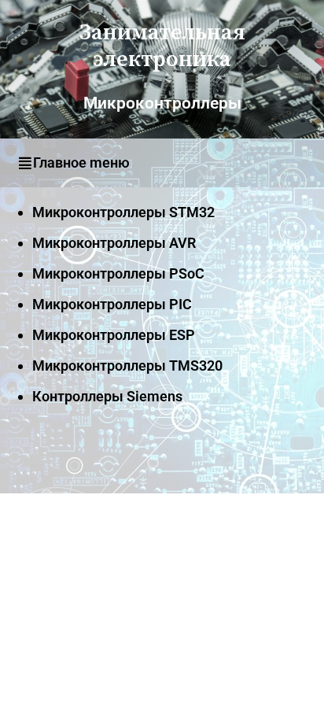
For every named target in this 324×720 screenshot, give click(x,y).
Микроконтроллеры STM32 (123, 212)
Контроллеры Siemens (107, 396)
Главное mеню (81, 162)
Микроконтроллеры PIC (112, 304)
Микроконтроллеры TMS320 (127, 365)
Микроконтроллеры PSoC (118, 273)
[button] (162, 162)
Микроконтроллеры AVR (114, 242)
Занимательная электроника (162, 46)
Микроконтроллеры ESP (113, 335)
